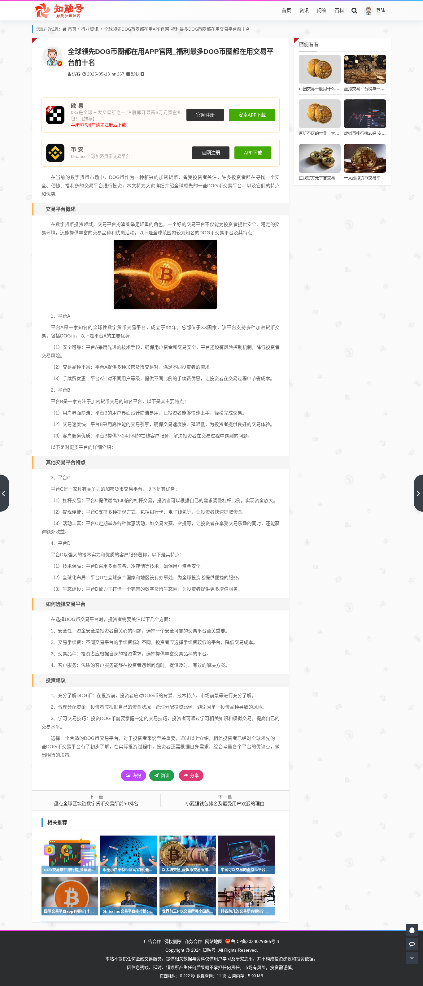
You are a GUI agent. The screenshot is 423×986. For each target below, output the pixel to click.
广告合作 (152, 941)
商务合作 (193, 941)
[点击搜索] (354, 10)
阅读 (164, 775)
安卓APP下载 (252, 115)
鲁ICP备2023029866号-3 (255, 941)
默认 (135, 74)
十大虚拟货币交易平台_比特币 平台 (375, 177)
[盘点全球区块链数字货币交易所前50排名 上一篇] (4, 493)
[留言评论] (412, 944)
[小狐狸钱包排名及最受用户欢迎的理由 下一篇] (418, 493)
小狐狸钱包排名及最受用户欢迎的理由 (224, 803)
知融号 (209, 950)
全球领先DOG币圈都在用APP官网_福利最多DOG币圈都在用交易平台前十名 (177, 29)
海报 (136, 775)
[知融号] (61, 10)
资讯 (304, 10)
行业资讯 (89, 29)
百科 (339, 10)
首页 (286, 10)
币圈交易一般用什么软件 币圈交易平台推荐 (337, 88)
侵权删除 (172, 941)
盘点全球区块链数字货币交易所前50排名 (96, 803)
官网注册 (205, 115)
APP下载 (253, 153)
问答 (321, 10)
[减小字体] (128, 74)
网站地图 (213, 941)
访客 (76, 74)
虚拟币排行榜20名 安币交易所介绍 (375, 133)
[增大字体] (142, 74)
